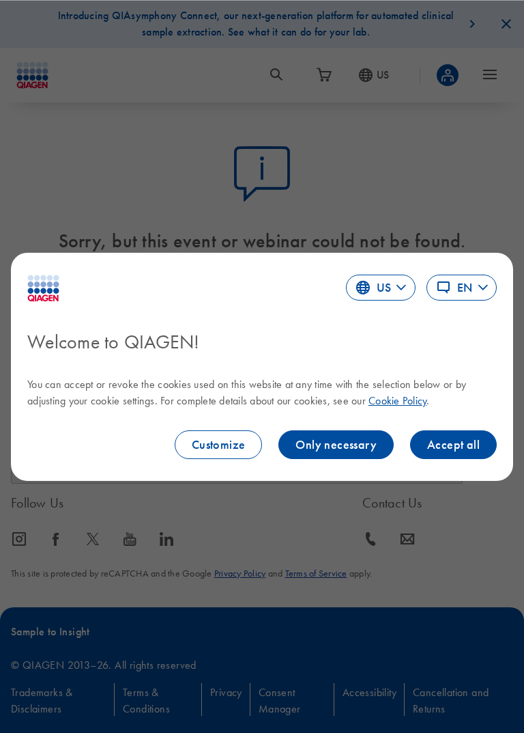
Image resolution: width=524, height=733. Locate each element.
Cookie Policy (397, 400)
